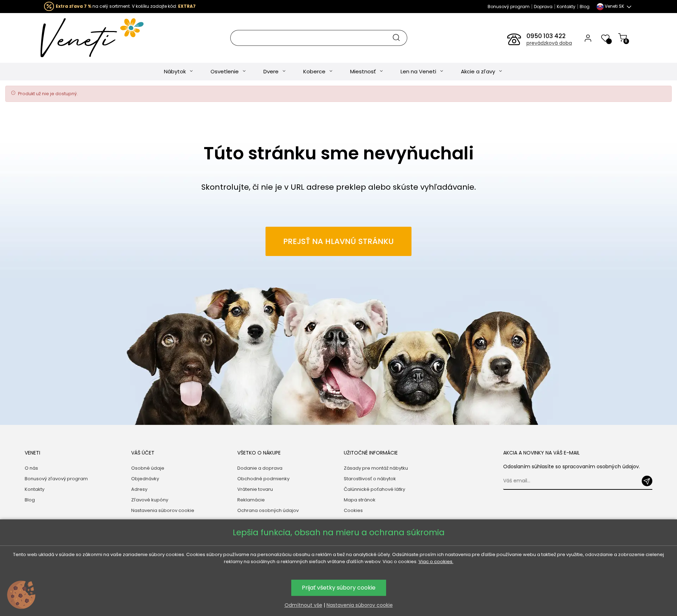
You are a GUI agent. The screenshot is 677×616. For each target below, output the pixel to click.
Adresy (139, 489)
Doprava (543, 7)
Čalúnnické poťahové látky (374, 489)
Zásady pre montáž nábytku (376, 468)
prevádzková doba (549, 43)
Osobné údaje (147, 468)
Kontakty (566, 7)
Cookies (353, 510)
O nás (31, 468)
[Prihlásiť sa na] (647, 481)
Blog (585, 7)
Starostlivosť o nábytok (370, 478)
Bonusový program (509, 7)
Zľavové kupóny (149, 499)
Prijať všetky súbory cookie (339, 588)
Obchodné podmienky (263, 478)
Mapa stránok (360, 499)
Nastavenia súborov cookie (162, 510)
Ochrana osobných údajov (268, 510)
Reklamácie (251, 499)
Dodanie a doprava (259, 468)
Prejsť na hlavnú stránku (338, 241)
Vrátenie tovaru (255, 489)
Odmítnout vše (303, 605)
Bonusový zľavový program (56, 478)
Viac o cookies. (436, 561)
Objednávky (145, 478)
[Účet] (588, 38)
